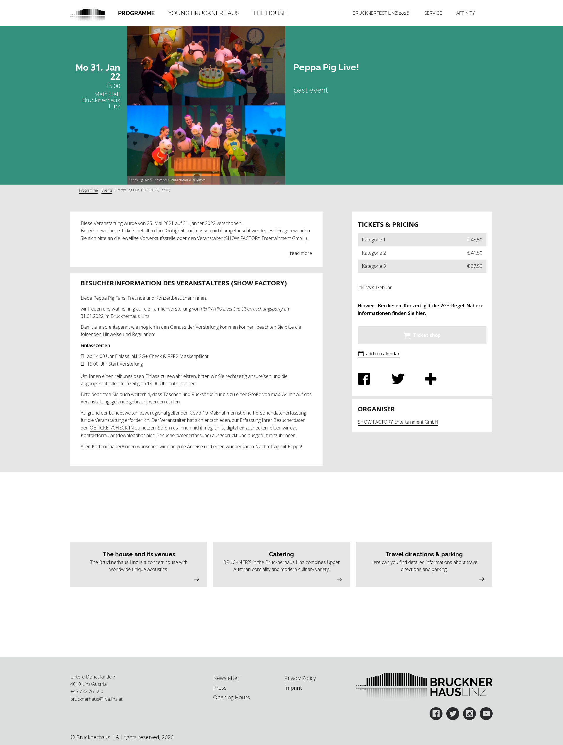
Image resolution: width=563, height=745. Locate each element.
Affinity (465, 13)
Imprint (293, 687)
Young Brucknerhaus (204, 13)
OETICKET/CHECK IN (112, 428)
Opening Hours (231, 697)
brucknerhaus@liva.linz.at (96, 699)
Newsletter (226, 677)
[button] (379, 354)
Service (433, 13)
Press (220, 687)
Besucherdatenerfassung (182, 435)
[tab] (137, 13)
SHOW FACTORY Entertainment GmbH (265, 238)
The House (269, 13)
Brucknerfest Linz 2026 (381, 13)
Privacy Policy (300, 677)
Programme (136, 13)
